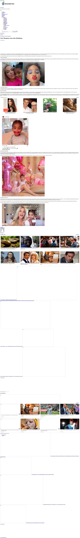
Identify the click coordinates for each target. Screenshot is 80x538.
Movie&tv (3, 15)
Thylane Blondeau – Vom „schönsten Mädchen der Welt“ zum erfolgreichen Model (11, 346)
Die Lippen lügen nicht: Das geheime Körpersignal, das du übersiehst (35, 522)
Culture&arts (3, 12)
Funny (3, 13)
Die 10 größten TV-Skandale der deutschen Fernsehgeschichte (8, 299)
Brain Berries (2, 7)
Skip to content (2, 0)
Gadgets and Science (5, 14)
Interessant (1, 34)
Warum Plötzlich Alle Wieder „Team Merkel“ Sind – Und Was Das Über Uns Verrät (11, 376)
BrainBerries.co (2, 33)
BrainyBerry (2, 232)
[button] (2, 30)
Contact (3, 435)
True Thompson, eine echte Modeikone (5, 36)
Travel (3, 16)
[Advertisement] (25, 47)
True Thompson (2, 227)
